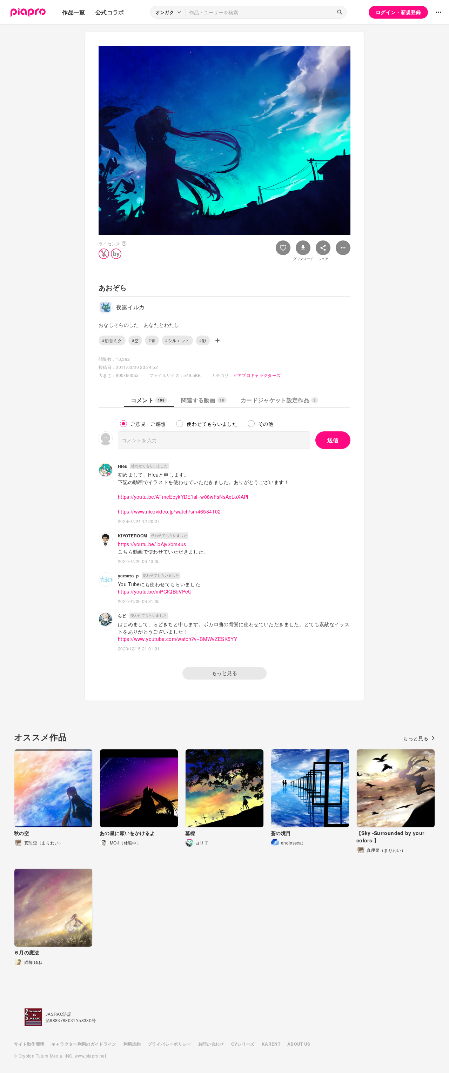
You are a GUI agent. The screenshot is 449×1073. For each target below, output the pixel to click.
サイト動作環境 (29, 1044)
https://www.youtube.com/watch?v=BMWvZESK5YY (177, 638)
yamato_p (128, 575)
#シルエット (177, 340)
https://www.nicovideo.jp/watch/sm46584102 (169, 511)
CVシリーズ (243, 1044)
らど (122, 615)
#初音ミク (112, 340)
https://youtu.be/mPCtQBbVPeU (155, 591)
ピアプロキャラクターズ (257, 375)
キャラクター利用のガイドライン (83, 1044)
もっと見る (224, 672)
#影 (202, 340)
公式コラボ (109, 12)
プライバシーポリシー (169, 1044)
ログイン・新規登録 (398, 11)
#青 (151, 340)
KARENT (271, 1044)
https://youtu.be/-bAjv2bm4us (152, 544)
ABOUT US (298, 1044)
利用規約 (132, 1044)
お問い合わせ (211, 1044)
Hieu (122, 466)
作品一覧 (73, 12)
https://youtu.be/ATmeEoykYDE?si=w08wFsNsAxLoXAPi (183, 496)
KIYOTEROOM (132, 535)
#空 (135, 340)
